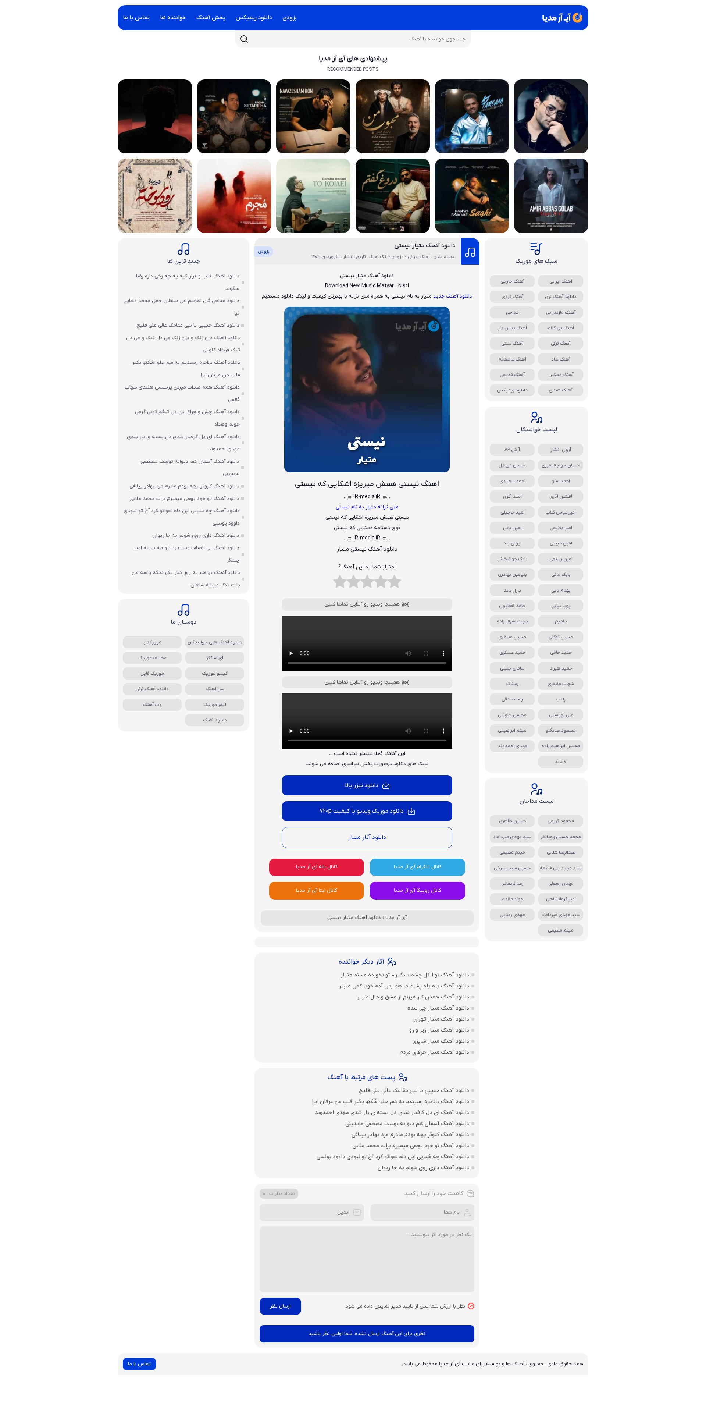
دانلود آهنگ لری (561, 297)
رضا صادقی (512, 699)
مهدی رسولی (561, 883)
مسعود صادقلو (561, 730)
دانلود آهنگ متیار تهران (441, 1019)
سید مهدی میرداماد (512, 837)
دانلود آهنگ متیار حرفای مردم (434, 1052)
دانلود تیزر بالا (361, 785)
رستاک (512, 684)
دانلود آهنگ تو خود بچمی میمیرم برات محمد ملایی (410, 1145)
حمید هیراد (561, 668)
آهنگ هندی (561, 390)
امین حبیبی (561, 543)
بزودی (289, 17)
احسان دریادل (512, 465)
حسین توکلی (561, 637)
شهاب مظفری (561, 684)
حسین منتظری (512, 637)
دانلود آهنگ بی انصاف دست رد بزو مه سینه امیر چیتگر (186, 554)
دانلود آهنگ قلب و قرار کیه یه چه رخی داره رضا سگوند (187, 282)
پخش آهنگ (210, 17)
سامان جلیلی (512, 668)
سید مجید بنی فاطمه (561, 868)
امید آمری (512, 496)
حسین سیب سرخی (512, 868)
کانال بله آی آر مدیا (317, 866)
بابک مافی (561, 574)
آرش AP (512, 450)
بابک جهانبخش (512, 559)
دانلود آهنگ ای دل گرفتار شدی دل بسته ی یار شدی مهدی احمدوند (392, 1112)
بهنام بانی (561, 590)
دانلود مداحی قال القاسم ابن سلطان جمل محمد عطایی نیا (181, 307)
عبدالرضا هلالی (561, 852)
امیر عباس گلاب (561, 512)
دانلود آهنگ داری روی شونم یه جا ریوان (423, 1167)
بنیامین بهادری (512, 574)
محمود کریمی (561, 821)
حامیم (561, 621)
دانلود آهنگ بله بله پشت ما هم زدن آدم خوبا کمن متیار (404, 986)
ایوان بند (512, 543)
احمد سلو (561, 481)
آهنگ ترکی (561, 343)
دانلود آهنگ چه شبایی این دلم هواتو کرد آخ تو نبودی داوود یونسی (393, 1156)
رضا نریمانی (512, 883)
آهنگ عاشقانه (512, 359)
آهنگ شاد (560, 359)
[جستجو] (244, 39)
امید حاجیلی (512, 512)
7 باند (561, 762)
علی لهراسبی (561, 715)
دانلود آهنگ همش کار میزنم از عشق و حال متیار (413, 997)
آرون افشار (560, 450)
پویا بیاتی (561, 606)
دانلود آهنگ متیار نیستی (425, 245)
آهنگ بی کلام (561, 328)
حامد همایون (512, 606)
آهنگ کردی (512, 297)
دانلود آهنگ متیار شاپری (440, 1041)
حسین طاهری (512, 821)
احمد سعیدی (512, 481)
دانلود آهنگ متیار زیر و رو (439, 1030)
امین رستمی (561, 559)
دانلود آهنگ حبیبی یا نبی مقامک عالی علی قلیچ (414, 1090)
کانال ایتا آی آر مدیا (316, 890)
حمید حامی (561, 652)
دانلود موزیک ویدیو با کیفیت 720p (362, 811)
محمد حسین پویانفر (561, 837)
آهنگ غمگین (560, 375)
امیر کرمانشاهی (561, 899)
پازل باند (512, 590)
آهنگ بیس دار (512, 328)
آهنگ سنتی (512, 343)
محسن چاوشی (512, 715)
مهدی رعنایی (512, 915)
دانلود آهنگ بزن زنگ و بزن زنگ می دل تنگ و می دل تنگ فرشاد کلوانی (183, 344)
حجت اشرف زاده (512, 621)
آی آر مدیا (396, 917)
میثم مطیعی (512, 852)
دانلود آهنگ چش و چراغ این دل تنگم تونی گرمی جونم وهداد (187, 418)
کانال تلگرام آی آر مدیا (418, 866)
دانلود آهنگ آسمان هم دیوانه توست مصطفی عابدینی (407, 1123)
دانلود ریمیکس (254, 17)
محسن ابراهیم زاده (561, 746)
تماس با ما (136, 17)
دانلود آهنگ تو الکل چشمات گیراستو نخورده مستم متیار (404, 975)
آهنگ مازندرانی (560, 312)
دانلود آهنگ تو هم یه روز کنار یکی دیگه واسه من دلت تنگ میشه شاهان (186, 579)
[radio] (394, 583)
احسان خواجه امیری (561, 465)
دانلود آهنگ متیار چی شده (438, 1008)
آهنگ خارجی (512, 281)
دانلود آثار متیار (367, 837)
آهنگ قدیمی (512, 375)
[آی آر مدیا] (561, 17)
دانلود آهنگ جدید (452, 296)
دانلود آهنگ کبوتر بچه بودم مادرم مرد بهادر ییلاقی (410, 1134)
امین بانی (512, 528)
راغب (561, 699)
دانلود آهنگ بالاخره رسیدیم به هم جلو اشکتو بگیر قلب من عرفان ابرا (390, 1101)
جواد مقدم (512, 899)
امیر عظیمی (561, 528)
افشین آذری (560, 496)
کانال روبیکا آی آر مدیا (417, 890)
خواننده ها (173, 17)
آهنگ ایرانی (560, 281)
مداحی (512, 312)
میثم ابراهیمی (512, 730)
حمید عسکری (512, 652)
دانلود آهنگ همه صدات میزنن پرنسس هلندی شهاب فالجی (182, 393)
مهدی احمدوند (512, 746)
